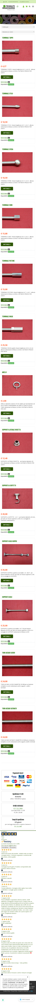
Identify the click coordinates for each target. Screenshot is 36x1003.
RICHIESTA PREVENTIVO (13, 1)
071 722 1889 (18, 808)
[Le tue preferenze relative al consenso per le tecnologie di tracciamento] (3, 1000)
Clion (31, 991)
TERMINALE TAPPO (7, 38)
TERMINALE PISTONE (8, 261)
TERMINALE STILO (7, 94)
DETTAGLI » (7, 77)
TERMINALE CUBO (7, 205)
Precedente (5, 847)
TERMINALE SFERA (7, 149)
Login (5, 1)
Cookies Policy (6, 991)
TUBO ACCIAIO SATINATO (9, 709)
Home (17, 19)
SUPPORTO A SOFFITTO (9, 485)
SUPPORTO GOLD (7, 597)
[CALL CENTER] (17, 6)
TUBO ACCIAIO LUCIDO (8, 653)
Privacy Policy (14, 991)
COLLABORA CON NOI (24, 1)
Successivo (13, 847)
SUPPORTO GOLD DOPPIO (9, 541)
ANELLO (4, 372)
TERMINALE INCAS (7, 316)
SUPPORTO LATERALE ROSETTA (11, 430)
